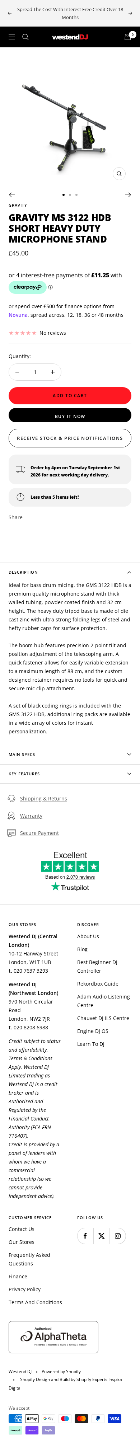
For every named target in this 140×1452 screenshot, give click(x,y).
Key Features (24, 773)
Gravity (18, 205)
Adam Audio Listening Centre (103, 1001)
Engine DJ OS (92, 1031)
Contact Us (21, 1229)
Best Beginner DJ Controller (97, 966)
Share (16, 517)
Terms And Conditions (35, 1302)
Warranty (31, 815)
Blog (82, 949)
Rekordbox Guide (97, 983)
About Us (88, 936)
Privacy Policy (25, 1289)
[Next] (128, 194)
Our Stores (21, 1242)
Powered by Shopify (61, 1371)
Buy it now (70, 416)
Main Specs (22, 754)
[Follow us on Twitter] (101, 1236)
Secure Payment (39, 833)
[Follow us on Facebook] (85, 1236)
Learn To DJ (90, 1043)
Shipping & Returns (43, 798)
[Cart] (127, 37)
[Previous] (12, 194)
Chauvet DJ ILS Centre (103, 1018)
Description (23, 572)
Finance (18, 1276)
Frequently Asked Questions (29, 1259)
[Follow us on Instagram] (117, 1236)
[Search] (25, 37)
